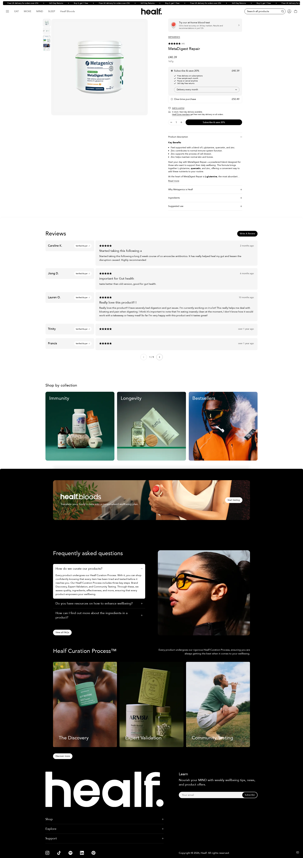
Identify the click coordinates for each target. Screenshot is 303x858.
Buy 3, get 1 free (70, 3)
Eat (16, 11)
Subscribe (250, 794)
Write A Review (247, 233)
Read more (173, 180)
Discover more (63, 756)
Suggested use (175, 206)
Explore (50, 829)
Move (27, 11)
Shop (49, 819)
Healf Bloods (67, 11)
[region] (99, 67)
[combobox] (206, 89)
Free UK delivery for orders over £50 (103, 3)
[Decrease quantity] (171, 122)
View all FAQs (62, 632)
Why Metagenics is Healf (180, 189)
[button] (205, 43)
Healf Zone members (181, 114)
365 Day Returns (45, 3)
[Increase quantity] (181, 122)
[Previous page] (143, 357)
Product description (178, 136)
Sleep (51, 11)
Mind (39, 11)
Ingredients (174, 197)
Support (51, 838)
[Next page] (159, 357)
